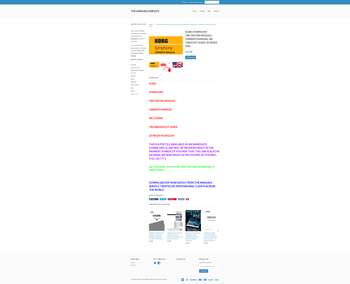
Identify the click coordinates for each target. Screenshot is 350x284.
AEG (132, 88)
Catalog (202, 11)
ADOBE (133, 82)
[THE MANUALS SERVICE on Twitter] (155, 262)
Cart (185, 2)
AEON (133, 91)
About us (216, 11)
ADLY (132, 79)
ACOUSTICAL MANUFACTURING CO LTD (137, 70)
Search (133, 262)
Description (153, 78)
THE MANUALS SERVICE (145, 11)
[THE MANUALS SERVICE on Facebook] (159, 262)
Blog (209, 11)
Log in (191, 2)
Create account (198, 2)
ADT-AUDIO (135, 85)
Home (195, 11)
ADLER (133, 76)
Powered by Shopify (161, 279)
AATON (133, 65)
